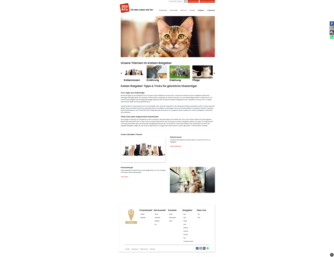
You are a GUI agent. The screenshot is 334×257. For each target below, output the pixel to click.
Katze (184, 217)
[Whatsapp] (207, 248)
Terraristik (185, 234)
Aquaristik (185, 231)
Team (199, 217)
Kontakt (192, 10)
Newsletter (157, 221)
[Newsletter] (204, 248)
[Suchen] (185, 1)
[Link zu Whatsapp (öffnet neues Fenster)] (332, 37)
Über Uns (183, 10)
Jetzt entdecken (175, 146)
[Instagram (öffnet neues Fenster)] (200, 248)
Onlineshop (211, 10)
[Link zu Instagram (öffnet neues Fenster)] (332, 28)
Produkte (142, 214)
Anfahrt (170, 221)
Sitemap (152, 249)
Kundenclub (157, 217)
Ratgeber (201, 10)
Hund (184, 214)
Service (156, 214)
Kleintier (185, 221)
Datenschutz (144, 249)
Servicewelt (174, 10)
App (156, 224)
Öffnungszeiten (193, 1)
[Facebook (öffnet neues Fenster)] (197, 248)
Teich (184, 237)
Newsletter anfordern (207, 1)
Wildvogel (185, 227)
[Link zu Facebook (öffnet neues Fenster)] (332, 23)
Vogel (184, 224)
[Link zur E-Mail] (332, 32)
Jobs (199, 214)
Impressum (135, 249)
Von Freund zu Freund (188, 241)
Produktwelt (163, 10)
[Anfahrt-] (131, 217)
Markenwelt (143, 217)
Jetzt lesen (124, 177)
